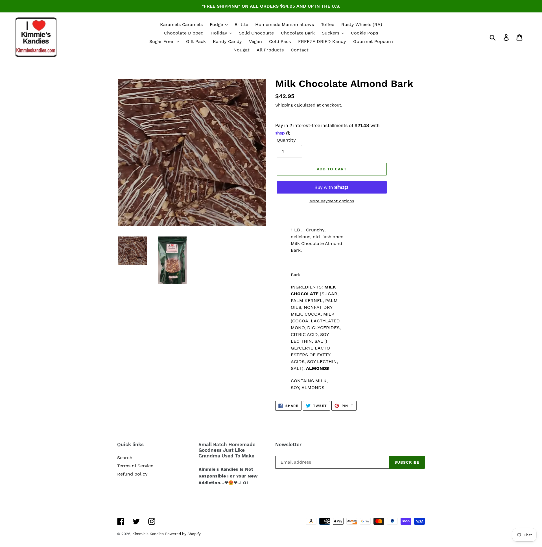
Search (124, 457)
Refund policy (132, 474)
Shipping (284, 105)
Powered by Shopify (183, 534)
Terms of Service (135, 465)
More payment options (331, 201)
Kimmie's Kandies (148, 534)
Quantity (286, 140)
